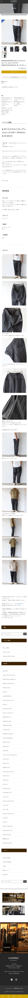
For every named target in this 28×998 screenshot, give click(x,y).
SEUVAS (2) (5, 780)
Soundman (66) (6, 788)
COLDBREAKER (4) (7, 696)
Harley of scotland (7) (8, 712)
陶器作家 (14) (6, 838)
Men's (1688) (6, 647)
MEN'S (2, 83)
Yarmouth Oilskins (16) (8, 813)
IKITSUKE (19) (6, 729)
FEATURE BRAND (7, 862)
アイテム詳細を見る (14, 77)
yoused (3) (5, 817)
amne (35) (5, 670)
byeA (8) (5, 691)
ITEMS (4, 866)
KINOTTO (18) (6, 742)
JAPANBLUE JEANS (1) (8, 733)
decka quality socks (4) (8, 700)
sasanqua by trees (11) (8, 771)
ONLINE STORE (6, 857)
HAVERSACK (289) (7, 725)
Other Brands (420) (7, 843)
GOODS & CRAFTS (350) (9, 656)
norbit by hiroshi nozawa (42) (10, 754)
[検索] (25, 634)
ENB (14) (5, 704)
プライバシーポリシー (9, 988)
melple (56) (5, 750)
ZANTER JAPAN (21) (8, 826)
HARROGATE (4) (7, 717)
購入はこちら (14, 71)
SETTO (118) (6, 775)
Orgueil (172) (6, 763)
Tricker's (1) (6, 796)
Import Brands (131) (7, 830)
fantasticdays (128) (7, 708)
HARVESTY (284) (7, 721)
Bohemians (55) (6, 687)
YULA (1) (5, 822)
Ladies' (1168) (6, 652)
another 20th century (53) (9, 675)
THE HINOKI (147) (7, 792)
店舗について (6, 870)
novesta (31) (6, 759)
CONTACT (19, 603)
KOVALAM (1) (6, 746)
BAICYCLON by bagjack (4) (9, 679)
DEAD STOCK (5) (7, 834)
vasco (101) (5, 805)
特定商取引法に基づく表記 (18, 988)
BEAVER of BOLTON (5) (8, 683)
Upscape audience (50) (8, 801)
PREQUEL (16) (6, 767)
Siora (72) (5, 784)
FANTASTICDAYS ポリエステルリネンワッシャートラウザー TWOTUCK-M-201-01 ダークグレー (7, 100)
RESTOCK (5, 874)
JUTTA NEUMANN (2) (8, 738)
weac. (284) (5, 809)
